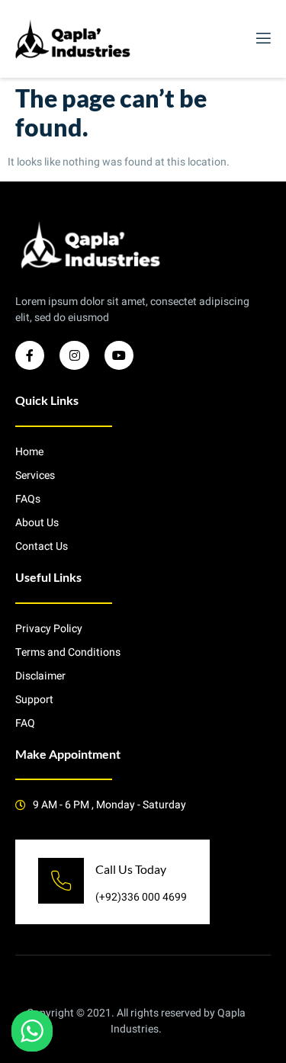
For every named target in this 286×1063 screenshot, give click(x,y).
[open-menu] (262, 38)
